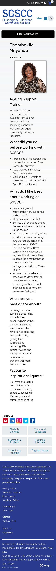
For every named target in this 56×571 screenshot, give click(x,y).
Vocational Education (40, 430)
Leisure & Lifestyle (40, 441)
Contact (6, 517)
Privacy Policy (9, 488)
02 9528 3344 (38, 3)
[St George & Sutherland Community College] (17, 16)
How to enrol (8, 496)
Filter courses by (27, 34)
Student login (8, 506)
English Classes (40, 450)
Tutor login (7, 510)
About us (6, 528)
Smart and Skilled (10, 500)
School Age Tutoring (14, 451)
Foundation (7, 532)
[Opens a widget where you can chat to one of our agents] (45, 565)
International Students (14, 441)
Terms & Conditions (12, 492)
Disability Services (14, 430)
